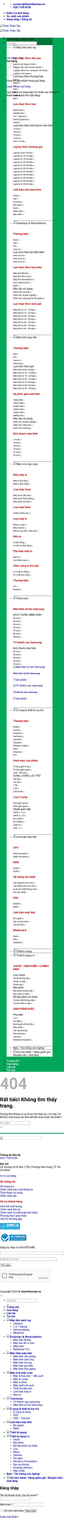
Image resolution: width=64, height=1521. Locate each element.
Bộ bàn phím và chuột (25, 1445)
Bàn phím (18, 1442)
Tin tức (11, 1070)
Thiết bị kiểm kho (22, 1388)
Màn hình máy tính (26, 337)
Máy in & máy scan (27, 464)
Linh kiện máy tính (26, 836)
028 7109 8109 (9, 1158)
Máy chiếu (19, 1470)
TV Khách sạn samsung (26, 1401)
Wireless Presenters (25, 1461)
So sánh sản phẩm (18, 16)
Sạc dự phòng (21, 1464)
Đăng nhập (30, 1511)
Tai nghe (18, 1458)
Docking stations (22, 1467)
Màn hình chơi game (24, 1368)
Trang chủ (13, 1060)
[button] (19, 19)
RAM (16, 1428)
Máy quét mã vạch (23, 1385)
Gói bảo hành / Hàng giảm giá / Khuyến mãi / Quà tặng (32, 1053)
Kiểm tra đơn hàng (18, 13)
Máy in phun (20, 1382)
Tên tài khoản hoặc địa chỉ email (19, 1495)
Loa (15, 1448)
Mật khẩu (6, 1504)
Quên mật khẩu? (9, 1516)
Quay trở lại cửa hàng (19, 86)
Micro (16, 1452)
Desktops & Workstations (31, 223)
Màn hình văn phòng (24, 1356)
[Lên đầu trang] (1, 1295)
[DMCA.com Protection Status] (10, 1228)
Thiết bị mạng (24, 951)
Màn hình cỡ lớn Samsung (27, 1404)
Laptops (18, 1323)
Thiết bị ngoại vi (25, 955)
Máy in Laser (20, 1379)
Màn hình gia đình (23, 1365)
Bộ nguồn (18, 1425)
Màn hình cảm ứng (23, 1359)
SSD (15, 1415)
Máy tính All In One (23, 1343)
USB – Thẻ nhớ (21, 1418)
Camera (17, 1455)
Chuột (16, 1439)
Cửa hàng (12, 1064)
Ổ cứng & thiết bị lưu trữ (29, 710)
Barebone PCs (21, 1349)
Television (22, 598)
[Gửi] (8, 47)
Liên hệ (11, 1067)
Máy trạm (18, 1346)
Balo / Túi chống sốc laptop (28, 1047)
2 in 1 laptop (20, 1326)
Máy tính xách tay (26, 47)
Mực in (17, 1394)
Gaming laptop (21, 1329)
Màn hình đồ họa (22, 1362)
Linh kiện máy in (22, 1391)
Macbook (18, 1332)
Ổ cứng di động (22, 1412)
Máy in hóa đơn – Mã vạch (28, 1376)
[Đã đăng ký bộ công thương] (13, 1241)
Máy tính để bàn (22, 1339)
